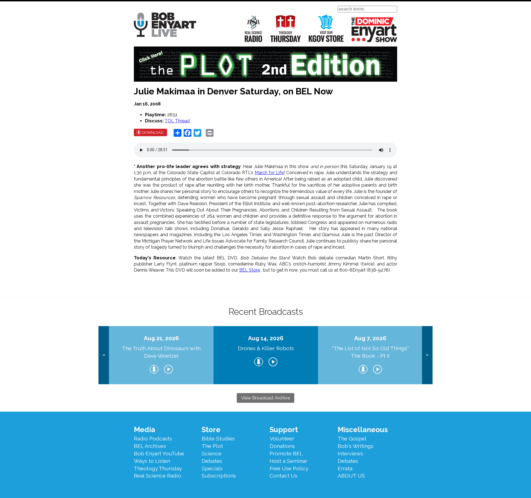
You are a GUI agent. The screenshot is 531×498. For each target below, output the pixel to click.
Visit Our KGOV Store (326, 28)
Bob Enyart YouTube (159, 453)
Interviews (350, 453)
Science (212, 453)
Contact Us (283, 476)
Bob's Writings (355, 446)
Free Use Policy (289, 468)
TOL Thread (177, 120)
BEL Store (249, 270)
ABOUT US (351, 476)
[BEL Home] (165, 25)
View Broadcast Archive (265, 398)
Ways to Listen (152, 461)
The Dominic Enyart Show (374, 29)
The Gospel (352, 438)
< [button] (104, 355)
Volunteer (282, 438)
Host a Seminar (288, 461)
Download (152, 132)
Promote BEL (286, 453)
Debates (212, 461)
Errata (345, 468)
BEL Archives (150, 446)
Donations (282, 446)
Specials (212, 468)
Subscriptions (219, 476)
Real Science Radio (253, 28)
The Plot (212, 446)
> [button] (427, 355)
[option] (161, 355)
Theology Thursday (285, 28)
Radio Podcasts (153, 438)
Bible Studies (218, 438)
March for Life (269, 172)
